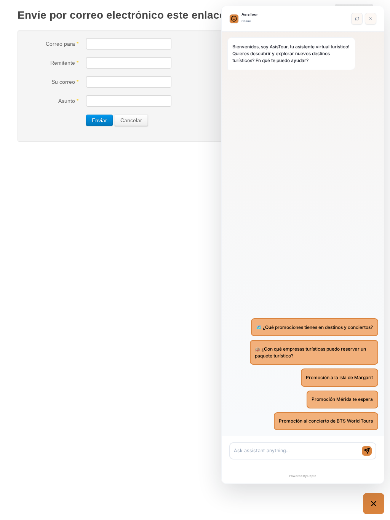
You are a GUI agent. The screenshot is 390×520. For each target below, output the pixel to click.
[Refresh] (357, 18)
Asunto (68, 101)
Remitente (64, 63)
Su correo (64, 82)
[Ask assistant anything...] (296, 451)
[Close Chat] (370, 18)
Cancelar (131, 120)
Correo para (62, 44)
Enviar (99, 120)
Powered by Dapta (302, 476)
